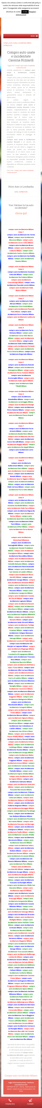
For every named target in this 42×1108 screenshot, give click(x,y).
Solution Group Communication (22, 1089)
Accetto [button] (25, 12)
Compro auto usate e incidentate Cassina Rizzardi (21, 56)
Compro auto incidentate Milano (21, 1075)
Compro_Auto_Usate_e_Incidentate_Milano (17, 43)
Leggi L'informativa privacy (17, 1082)
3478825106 (7, 45)
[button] (33, 36)
